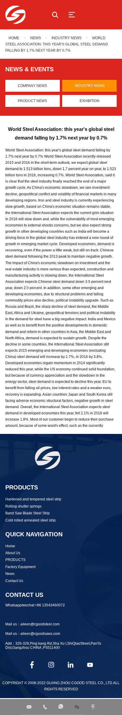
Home (14, 38)
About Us (12, 553)
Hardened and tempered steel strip (33, 499)
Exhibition (89, 101)
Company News (32, 86)
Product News (32, 101)
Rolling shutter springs (23, 506)
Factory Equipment (20, 567)
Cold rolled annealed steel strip (30, 520)
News (35, 38)
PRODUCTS (15, 560)
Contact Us (14, 581)
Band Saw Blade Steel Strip (27, 513)
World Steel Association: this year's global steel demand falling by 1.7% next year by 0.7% (56, 44)
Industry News (66, 38)
